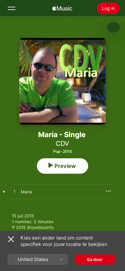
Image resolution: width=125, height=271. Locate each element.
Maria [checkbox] (26, 191)
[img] (62, 8)
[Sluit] (11, 239)
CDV (62, 143)
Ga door (95, 259)
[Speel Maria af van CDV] (14, 192)
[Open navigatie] (11, 8)
